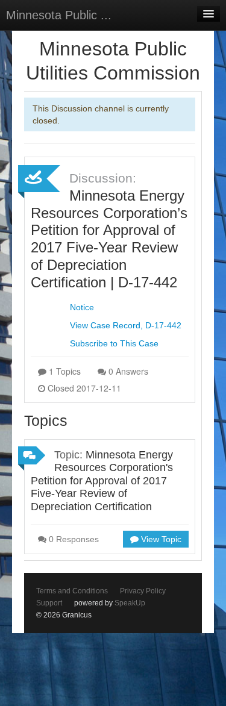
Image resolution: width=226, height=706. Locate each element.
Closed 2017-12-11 (83, 388)
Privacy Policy (143, 591)
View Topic (160, 539)
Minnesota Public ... (58, 15)
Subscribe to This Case (114, 343)
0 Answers (127, 371)
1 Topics (63, 371)
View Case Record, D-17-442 (125, 325)
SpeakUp (130, 603)
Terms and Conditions (72, 591)
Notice (82, 307)
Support (49, 603)
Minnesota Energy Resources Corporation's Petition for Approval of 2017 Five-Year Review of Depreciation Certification (102, 481)
